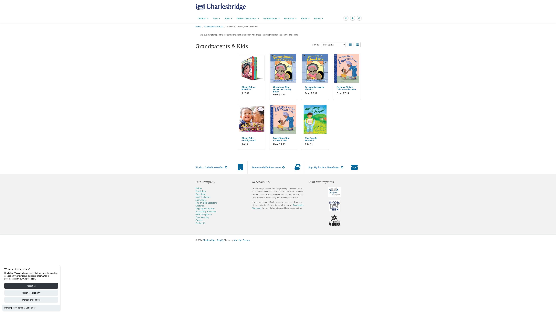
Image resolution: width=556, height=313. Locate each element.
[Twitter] (292, 65)
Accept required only (31, 293)
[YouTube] (321, 65)
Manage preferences (31, 300)
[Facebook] (299, 65)
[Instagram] (314, 65)
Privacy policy (10, 307)
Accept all (31, 286)
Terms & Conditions (26, 307)
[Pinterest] (307, 65)
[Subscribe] (319, 56)
